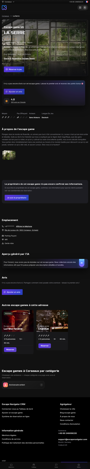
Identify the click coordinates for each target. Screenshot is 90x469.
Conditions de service (11, 439)
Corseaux (5, 16)
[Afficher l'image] (9, 155)
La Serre (16, 16)
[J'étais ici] (29, 313)
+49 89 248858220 (76, 2)
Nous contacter (66, 420)
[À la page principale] (4, 7)
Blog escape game (68, 413)
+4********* (9, 226)
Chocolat (43, 328)
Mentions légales (9, 435)
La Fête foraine (13, 328)
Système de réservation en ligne (15, 416)
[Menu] (82, 7)
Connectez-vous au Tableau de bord (17, 409)
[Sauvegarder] (24, 313)
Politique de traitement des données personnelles (23, 443)
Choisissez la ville (67, 409)
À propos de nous (67, 416)
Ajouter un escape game (12, 413)
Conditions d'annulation (70, 424)
